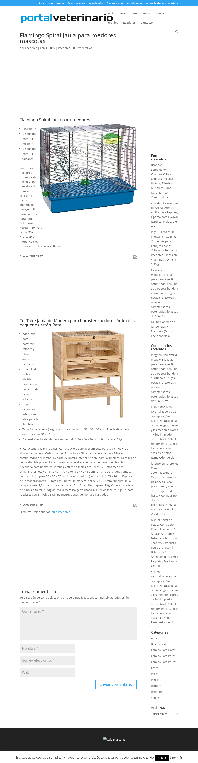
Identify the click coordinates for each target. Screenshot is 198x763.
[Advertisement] (78, 89)
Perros (160, 13)
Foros (50, 3)
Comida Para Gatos (163, 650)
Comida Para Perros (164, 662)
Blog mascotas (160, 644)
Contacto (147, 22)
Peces (147, 13)
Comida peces (134, 3)
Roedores (129, 22)
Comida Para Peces (163, 656)
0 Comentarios (82, 48)
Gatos (134, 13)
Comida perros (115, 3)
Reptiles (112, 22)
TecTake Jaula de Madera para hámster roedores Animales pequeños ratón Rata (77, 323)
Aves (122, 13)
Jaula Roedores (60, 512)
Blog (41, 3)
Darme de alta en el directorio (161, 3)
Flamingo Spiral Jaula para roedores (55, 119)
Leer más (176, 757)
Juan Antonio (159, 407)
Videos (60, 3)
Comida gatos (96, 3)
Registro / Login (76, 3)
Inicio (110, 13)
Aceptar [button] (162, 757)
